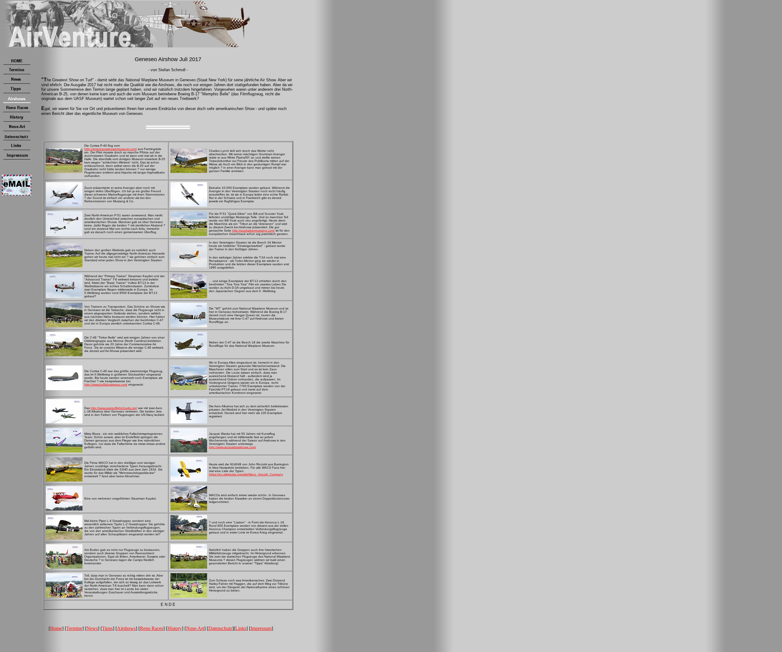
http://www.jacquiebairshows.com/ (232, 447)
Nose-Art (195, 628)
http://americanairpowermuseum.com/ (110, 149)
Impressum (261, 628)
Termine (74, 628)
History (174, 628)
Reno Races (151, 628)
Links (240, 628)
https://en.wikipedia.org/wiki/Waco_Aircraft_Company (246, 474)
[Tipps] (16, 92)
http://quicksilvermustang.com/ (253, 230)
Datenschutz (220, 628)
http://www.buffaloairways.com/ (105, 384)
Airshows (126, 628)
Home (56, 628)
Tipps (107, 628)
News (92, 628)
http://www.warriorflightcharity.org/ (114, 408)
